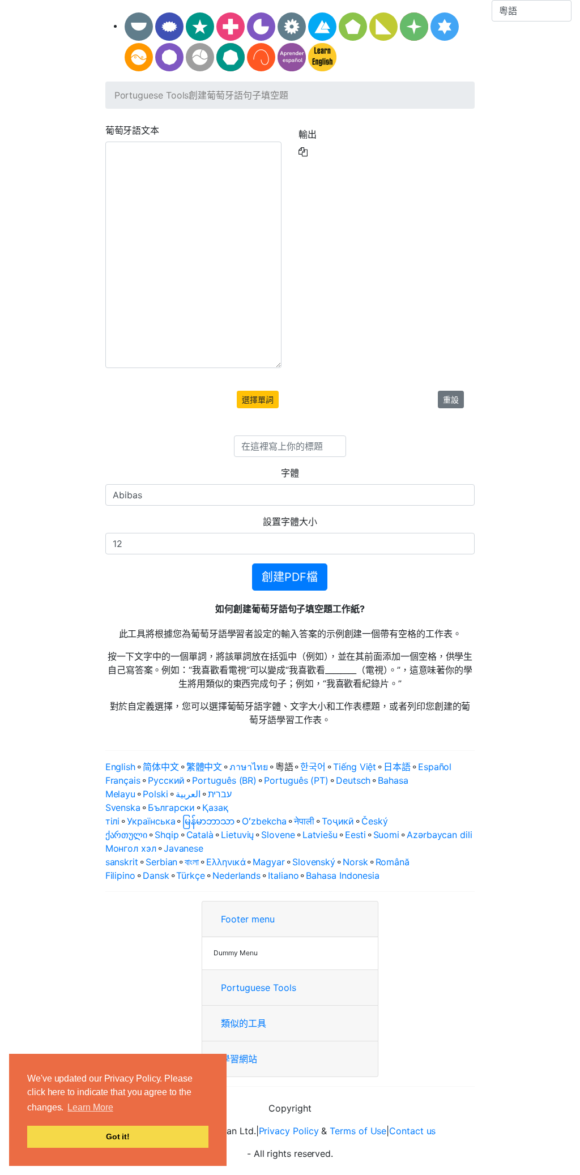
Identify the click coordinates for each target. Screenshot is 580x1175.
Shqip (167, 834)
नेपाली (304, 821)
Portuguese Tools (151, 95)
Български (171, 807)
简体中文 (161, 766)
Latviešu (320, 834)
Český (374, 821)
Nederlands (236, 875)
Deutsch (353, 780)
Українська (151, 821)
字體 (290, 472)
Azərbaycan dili (439, 834)
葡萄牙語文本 (132, 130)
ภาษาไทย (248, 766)
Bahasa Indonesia (342, 875)
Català (200, 834)
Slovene (278, 834)
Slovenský (313, 862)
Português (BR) (224, 780)
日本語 (397, 766)
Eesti (355, 834)
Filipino (120, 875)
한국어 (313, 766)
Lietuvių (237, 834)
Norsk (355, 862)
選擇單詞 (258, 399)
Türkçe (190, 875)
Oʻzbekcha (264, 821)
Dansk (156, 875)
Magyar (269, 862)
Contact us (412, 1130)
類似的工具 (243, 1023)
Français (122, 780)
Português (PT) (296, 780)
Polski (155, 794)
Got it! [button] (118, 1136)
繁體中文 (204, 766)
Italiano (283, 875)
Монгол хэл (130, 848)
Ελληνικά (225, 862)
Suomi (386, 834)
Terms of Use (358, 1130)
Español (434, 766)
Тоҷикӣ (338, 821)
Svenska (122, 807)
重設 (451, 399)
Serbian (161, 862)
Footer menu (248, 919)
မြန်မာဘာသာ (208, 821)
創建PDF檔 (290, 577)
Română (393, 862)
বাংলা (192, 862)
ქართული (126, 834)
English (120, 766)
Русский (166, 780)
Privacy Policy (289, 1130)
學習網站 (239, 1059)
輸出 (307, 134)
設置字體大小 (290, 521)
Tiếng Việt (354, 766)
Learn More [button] (90, 1107)
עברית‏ (220, 794)
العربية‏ (188, 794)
